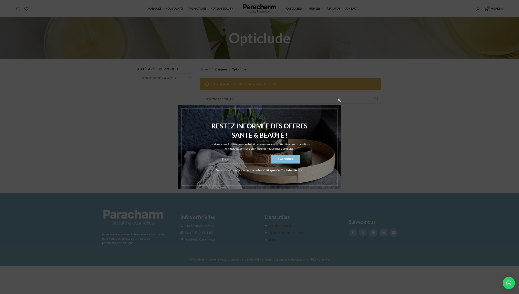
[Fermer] (339, 100)
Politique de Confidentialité (282, 170)
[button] (509, 283)
